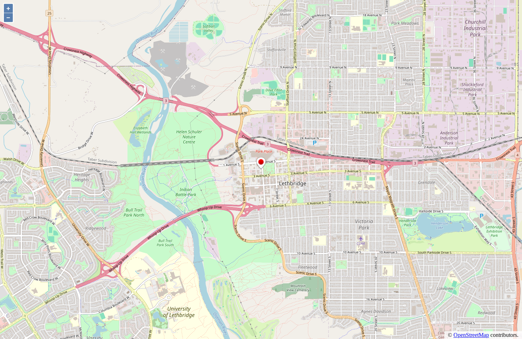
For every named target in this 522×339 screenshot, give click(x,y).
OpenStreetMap (471, 335)
